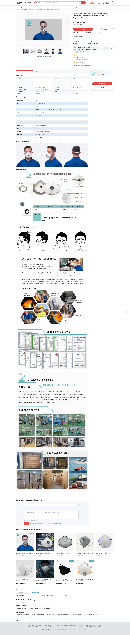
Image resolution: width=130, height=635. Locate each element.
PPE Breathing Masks (48, 608)
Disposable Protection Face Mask (92, 614)
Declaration (79, 629)
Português (42, 626)
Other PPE (67, 595)
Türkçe (91, 626)
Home (17, 9)
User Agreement (72, 629)
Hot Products (31, 625)
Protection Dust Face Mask (23, 618)
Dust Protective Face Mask (76, 614)
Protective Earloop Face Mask (52, 618)
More (17, 620)
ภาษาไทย (87, 626)
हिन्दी (83, 626)
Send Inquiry (83, 29)
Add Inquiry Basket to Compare (43, 56)
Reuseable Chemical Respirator (47, 595)
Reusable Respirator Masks (36, 608)
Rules (113, 7)
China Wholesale (59, 625)
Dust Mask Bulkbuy (66, 618)
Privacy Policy (85, 629)
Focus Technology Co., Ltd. (56, 629)
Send (26, 523)
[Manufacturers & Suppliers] (23, 2)
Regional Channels (81, 625)
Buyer (82, 7)
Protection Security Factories (38, 614)
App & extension (97, 7)
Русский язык (52, 626)
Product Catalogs (35, 592)
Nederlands (67, 626)
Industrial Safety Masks (22, 608)
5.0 (97, 74)
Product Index (88, 625)
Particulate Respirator (20, 595)
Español (37, 626)
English (33, 626)
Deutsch (62, 626)
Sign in (112, 3)
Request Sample (97, 32)
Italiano (58, 626)
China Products (38, 625)
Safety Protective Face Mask (37, 618)
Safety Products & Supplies (34, 9)
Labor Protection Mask (44, 9)
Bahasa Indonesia (102, 626)
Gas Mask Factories (51, 614)
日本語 (80, 626)
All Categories (21, 7)
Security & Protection (24, 9)
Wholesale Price (67, 625)
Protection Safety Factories (23, 614)
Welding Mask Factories (63, 614)
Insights (99, 625)
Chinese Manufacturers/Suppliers (49, 625)
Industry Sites (73, 625)
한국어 (76, 626)
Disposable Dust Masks (54, 9)
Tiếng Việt (96, 626)
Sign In (75, 65)
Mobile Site (94, 625)
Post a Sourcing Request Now (54, 523)
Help (90, 7)
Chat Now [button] (104, 29)
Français (47, 626)
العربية (72, 626)
